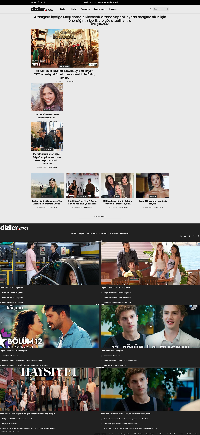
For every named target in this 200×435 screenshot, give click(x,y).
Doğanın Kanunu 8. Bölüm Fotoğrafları (117, 302)
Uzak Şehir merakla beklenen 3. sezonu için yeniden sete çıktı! (126, 419)
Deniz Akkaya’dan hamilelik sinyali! (153, 202)
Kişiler (74, 9)
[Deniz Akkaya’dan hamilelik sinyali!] (152, 185)
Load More (99, 216)
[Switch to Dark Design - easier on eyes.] (150, 9)
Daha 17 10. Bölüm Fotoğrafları (12, 302)
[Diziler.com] (42, 9)
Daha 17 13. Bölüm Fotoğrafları (11, 288)
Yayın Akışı (85, 9)
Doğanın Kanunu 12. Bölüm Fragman (13, 351)
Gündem (47, 110)
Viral (118, 197)
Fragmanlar (99, 9)
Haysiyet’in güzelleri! (9, 424)
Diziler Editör (52, 121)
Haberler (113, 9)
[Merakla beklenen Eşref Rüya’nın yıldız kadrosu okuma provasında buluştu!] (47, 136)
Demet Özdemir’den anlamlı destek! (47, 116)
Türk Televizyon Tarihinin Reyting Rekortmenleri (121, 424)
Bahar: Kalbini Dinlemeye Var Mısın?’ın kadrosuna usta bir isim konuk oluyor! (47, 202)
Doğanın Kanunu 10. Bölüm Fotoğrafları (117, 293)
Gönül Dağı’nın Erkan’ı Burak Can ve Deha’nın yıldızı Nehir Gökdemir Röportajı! (82, 202)
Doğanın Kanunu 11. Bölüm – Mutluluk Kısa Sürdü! (121, 361)
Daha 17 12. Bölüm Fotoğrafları (12, 293)
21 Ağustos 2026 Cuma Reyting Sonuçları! (17, 419)
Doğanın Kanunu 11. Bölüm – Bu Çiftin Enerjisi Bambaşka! (22, 361)
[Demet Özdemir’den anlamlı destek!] (47, 97)
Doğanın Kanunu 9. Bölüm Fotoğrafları (117, 298)
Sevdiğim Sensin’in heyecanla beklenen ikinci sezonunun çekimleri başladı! (28, 428)
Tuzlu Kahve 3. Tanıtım (112, 356)
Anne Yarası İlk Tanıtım (10, 356)
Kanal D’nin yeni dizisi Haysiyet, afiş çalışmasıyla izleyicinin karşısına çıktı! (28, 414)
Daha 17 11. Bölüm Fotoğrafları (12, 298)
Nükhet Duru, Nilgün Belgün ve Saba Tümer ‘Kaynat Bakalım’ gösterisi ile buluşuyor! (117, 202)
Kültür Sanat (64, 66)
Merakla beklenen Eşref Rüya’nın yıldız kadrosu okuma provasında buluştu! (47, 158)
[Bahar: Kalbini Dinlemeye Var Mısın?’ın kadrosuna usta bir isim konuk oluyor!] (47, 185)
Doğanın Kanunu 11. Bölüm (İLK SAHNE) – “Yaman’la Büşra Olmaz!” (25, 365)
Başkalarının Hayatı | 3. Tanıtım (115, 365)
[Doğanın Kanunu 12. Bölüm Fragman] (49, 326)
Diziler (63, 9)
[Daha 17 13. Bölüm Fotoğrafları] (49, 263)
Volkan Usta (70, 82)
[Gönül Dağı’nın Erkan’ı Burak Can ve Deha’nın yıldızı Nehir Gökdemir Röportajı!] (82, 185)
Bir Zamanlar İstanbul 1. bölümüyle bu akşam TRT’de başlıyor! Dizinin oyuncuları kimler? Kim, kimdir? (64, 74)
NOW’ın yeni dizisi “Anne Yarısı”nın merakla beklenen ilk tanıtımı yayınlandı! (130, 428)
